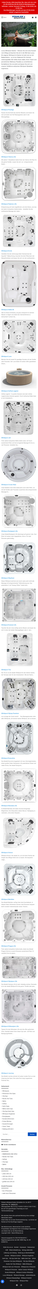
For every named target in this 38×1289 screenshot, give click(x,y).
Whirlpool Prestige (7, 110)
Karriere (7, 1255)
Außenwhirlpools (30, 1275)
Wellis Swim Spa (7, 1109)
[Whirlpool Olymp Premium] (19, 694)
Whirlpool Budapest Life (9, 531)
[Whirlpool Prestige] (19, 89)
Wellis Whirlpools (27, 1264)
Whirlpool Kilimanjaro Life (10, 1026)
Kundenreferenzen (8, 1119)
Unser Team (6, 1126)
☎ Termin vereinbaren (8, 1144)
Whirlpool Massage (19, 1275)
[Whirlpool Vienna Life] (19, 136)
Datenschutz (31, 1247)
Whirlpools (5, 1091)
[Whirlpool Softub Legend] (19, 377)
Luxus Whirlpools (7, 1275)
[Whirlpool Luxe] (19, 336)
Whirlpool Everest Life (8, 625)
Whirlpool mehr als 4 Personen (11, 1266)
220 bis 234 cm (7, 1179)
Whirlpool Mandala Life (9, 806)
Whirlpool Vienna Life (8, 157)
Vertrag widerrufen (27, 1250)
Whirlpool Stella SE (7, 309)
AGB (6, 1250)
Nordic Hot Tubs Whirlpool (13, 1264)
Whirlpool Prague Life (8, 946)
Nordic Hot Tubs (7, 1098)
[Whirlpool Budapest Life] (19, 511)
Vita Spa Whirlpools (28, 1261)
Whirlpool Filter (24, 1280)
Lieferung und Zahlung (10, 1252)
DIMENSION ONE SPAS (9, 1154)
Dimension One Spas (8, 1093)
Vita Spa (5, 1096)
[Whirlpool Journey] (19, 1053)
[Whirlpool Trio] (19, 649)
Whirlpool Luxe (6, 356)
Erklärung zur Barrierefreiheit (26, 1252)
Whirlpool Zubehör (26, 1278)
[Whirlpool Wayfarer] (19, 558)
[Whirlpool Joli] (19, 417)
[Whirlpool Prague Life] (19, 926)
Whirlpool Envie (6, 251)
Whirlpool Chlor (14, 1280)
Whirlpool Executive (8, 758)
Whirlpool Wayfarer (7, 578)
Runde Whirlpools (10, 1272)
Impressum (23, 1247)
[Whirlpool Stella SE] (19, 283)
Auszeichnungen (7, 1124)
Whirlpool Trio (6, 670)
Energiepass (6, 1116)
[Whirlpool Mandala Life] (19, 785)
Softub (4, 1103)
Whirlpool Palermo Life (9, 204)
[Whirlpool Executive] (19, 738)
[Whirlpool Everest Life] (19, 605)
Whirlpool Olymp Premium (10, 713)
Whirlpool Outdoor (15, 1255)
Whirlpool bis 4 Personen (28, 1266)
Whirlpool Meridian (7, 899)
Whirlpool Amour (7, 852)
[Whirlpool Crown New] (19, 464)
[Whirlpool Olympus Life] (19, 967)
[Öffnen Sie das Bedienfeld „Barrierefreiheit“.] (2, 1281)
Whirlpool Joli (6, 438)
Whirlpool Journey (7, 1073)
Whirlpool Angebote (8, 1114)
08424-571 (14, 1204)
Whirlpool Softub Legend (9, 391)
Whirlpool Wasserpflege (13, 1278)
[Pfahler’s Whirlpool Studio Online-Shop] (19, 17)
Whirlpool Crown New (8, 484)
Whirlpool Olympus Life (9, 981)
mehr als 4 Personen (9, 1193)
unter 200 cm (6, 1174)
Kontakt (16, 1247)
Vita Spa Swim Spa (8, 1111)
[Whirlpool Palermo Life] (19, 183)
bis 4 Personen (7, 1191)
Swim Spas (5, 1106)
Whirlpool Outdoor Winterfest (24, 1272)
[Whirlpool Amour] (19, 832)
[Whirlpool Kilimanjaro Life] (19, 1006)
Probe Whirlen (6, 1121)
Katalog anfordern (8, 1129)
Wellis (4, 1101)
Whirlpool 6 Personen (11, 1269)
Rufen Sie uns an (8, 1247)
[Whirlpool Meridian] (19, 879)
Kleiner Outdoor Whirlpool (25, 1269)
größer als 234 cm (8, 1181)
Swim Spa (5, 1258)
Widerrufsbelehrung (15, 1250)
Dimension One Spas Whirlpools (13, 1261)
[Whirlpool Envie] (19, 230)
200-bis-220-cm (7, 1176)
